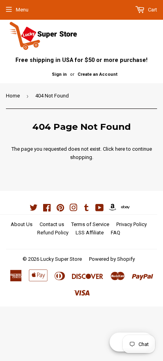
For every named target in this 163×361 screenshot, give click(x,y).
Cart (152, 10)
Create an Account (98, 74)
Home (13, 96)
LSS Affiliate (90, 233)
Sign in (59, 74)
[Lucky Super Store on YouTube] (99, 209)
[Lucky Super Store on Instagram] (74, 209)
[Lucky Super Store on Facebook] (47, 209)
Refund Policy (52, 233)
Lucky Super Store (61, 259)
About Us (21, 224)
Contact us (52, 224)
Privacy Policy (131, 224)
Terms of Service (90, 224)
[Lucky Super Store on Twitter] (34, 209)
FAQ (115, 233)
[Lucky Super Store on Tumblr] (86, 209)
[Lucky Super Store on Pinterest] (60, 209)
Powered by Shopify (112, 259)
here (120, 149)
